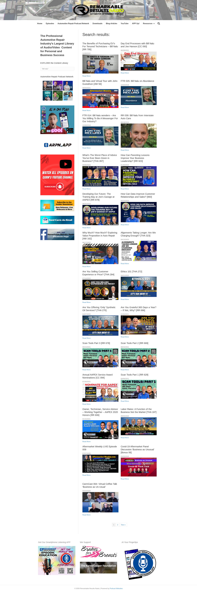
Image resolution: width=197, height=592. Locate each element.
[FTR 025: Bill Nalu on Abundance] (139, 95)
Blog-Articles (111, 23)
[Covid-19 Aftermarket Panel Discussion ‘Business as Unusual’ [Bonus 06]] (139, 467)
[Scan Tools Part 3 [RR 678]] (100, 358)
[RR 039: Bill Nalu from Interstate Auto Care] (139, 135)
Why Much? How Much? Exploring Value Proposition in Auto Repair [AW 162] (99, 235)
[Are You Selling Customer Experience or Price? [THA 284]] (100, 290)
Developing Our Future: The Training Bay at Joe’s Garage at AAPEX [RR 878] (98, 197)
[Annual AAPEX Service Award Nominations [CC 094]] (100, 392)
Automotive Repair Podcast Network (73, 23)
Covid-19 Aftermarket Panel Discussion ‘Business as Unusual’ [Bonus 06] (137, 449)
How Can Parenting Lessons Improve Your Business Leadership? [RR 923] (135, 158)
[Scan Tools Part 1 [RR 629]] (139, 389)
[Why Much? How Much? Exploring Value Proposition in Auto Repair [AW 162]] (100, 254)
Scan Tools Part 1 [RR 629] (134, 374)
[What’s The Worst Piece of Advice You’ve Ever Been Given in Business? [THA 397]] (100, 176)
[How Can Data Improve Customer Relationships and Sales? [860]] (139, 212)
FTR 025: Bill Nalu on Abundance (137, 81)
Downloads (97, 23)
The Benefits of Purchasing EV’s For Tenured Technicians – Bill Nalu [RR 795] (100, 46)
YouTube (124, 23)
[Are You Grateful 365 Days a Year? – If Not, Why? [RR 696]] (139, 325)
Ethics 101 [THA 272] (131, 271)
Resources (147, 23)
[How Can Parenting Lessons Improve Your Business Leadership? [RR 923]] (139, 176)
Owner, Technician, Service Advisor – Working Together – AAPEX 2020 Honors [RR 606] (100, 412)
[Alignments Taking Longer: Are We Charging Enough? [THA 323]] (139, 251)
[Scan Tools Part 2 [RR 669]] (139, 358)
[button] (159, 24)
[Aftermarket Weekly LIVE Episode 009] (100, 463)
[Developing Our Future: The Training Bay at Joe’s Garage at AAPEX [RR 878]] (100, 215)
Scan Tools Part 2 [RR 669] (134, 343)
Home (39, 23)
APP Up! (135, 23)
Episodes (50, 23)
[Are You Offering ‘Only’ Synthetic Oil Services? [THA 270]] (100, 325)
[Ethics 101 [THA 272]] (139, 287)
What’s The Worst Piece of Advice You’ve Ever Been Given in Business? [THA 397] (99, 158)
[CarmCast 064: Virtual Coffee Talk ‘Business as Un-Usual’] (100, 502)
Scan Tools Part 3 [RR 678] (96, 343)
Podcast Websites (116, 588)
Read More (86, 76)
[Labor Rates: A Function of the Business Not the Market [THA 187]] (139, 426)
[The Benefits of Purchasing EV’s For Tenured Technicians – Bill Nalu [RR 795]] (100, 64)
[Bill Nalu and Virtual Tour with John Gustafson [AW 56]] (100, 98)
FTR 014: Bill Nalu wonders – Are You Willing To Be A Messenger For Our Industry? (100, 118)
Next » (123, 525)
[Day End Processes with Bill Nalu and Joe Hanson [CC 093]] (139, 61)
